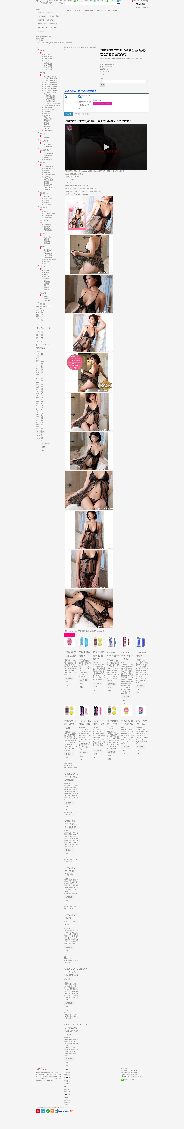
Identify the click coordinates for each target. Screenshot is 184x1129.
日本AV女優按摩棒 (49, 174)
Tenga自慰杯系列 (49, 109)
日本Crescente (109, 64)
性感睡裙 (46, 274)
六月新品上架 (48, 60)
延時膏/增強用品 (48, 145)
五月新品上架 (48, 62)
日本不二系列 (48, 256)
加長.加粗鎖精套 (48, 154)
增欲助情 (46, 137)
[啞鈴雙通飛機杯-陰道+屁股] (98, 642)
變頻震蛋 (46, 202)
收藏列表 (67, 1102)
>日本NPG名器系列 (50, 86)
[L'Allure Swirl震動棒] (112, 642)
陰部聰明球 (47, 186)
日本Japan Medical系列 (51, 259)
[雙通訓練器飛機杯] (84, 642)
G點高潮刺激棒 (48, 166)
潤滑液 (46, 211)
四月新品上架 (48, 64)
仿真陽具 (46, 176)
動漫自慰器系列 (48, 94)
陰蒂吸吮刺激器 (48, 180)
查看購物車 (39, 40)
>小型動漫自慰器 (49, 102)
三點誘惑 (46, 270)
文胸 (45, 280)
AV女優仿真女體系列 (50, 77)
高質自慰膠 (47, 113)
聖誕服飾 (46, 284)
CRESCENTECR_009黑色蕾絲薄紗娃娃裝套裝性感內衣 (55, 43)
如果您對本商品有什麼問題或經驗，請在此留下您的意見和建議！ (124, 58)
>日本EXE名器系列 (50, 88)
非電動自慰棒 (48, 178)
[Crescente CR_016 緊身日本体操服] (71, 813)
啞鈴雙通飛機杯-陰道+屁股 (98, 655)
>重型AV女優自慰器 (50, 79)
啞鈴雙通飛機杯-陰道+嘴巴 (70, 724)
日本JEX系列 (47, 252)
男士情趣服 (47, 282)
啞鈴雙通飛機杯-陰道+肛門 (113, 724)
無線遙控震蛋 (48, 198)
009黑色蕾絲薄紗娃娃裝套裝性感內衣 (86, 631)
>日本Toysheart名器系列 (52, 105)
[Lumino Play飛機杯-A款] (98, 710)
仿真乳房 (46, 123)
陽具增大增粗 (48, 159)
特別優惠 (67, 1091)
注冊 (37, 1)
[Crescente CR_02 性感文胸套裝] (71, 860)
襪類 (45, 286)
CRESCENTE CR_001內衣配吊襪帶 (71, 777)
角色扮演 (46, 288)
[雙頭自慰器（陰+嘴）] (141, 710)
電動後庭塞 (47, 243)
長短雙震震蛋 (48, 204)
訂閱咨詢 (67, 1104)
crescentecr (70, 631)
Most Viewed (70, 635)
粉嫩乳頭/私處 (48, 188)
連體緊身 (46, 289)
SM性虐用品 (47, 224)
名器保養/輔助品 (48, 130)
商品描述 (68, 114)
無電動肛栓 (47, 241)
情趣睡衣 (46, 278)
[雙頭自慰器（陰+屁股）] (69, 642)
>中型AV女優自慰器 (50, 82)
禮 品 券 (66, 1089)
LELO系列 (47, 261)
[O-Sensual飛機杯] (141, 642)
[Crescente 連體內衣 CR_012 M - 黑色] (42, 314)
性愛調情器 (47, 226)
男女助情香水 (48, 217)
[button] (106, 147)
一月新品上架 (48, 70)
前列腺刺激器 (48, 237)
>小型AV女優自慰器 (50, 84)
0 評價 (102, 58)
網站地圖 (67, 1083)
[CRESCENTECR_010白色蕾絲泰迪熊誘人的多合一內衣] (71, 1015)
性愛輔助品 (47, 228)
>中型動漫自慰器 (49, 100)
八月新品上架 (48, 56)
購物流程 (67, 1075)
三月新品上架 (48, 66)
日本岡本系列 (48, 254)
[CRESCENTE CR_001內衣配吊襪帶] (71, 766)
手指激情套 (47, 126)
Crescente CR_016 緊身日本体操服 (71, 824)
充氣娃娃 (46, 125)
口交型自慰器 (48, 119)
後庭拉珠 (46, 239)
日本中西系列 (48, 257)
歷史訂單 (67, 1100)
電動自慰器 (47, 117)
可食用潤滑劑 (48, 215)
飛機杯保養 (47, 300)
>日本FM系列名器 (50, 92)
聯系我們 (67, 1081)
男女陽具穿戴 (48, 230)
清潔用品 (46, 298)
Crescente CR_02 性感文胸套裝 (70, 871)
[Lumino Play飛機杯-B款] (84, 710)
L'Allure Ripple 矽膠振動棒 (127, 655)
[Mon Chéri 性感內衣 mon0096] (37, 315)
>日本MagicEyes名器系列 (52, 103)
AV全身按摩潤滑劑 (49, 213)
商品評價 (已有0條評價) (82, 114)
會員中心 (67, 1098)
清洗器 (46, 297)
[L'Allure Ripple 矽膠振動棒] (126, 642)
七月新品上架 (48, 58)
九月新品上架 (48, 54)
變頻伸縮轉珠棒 (48, 168)
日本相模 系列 (48, 250)
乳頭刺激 (46, 182)
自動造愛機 (47, 189)
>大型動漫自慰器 (49, 98)
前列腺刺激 (47, 121)
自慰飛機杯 (47, 111)
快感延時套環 (48, 155)
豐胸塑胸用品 (48, 184)
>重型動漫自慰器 (49, 96)
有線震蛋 (46, 196)
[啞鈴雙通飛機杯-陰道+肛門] (112, 710)
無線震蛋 (46, 200)
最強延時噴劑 (48, 146)
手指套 (46, 263)
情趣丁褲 (46, 276)
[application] (106, 147)
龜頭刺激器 (47, 115)
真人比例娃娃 (48, 107)
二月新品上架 (48, 68)
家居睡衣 (46, 272)
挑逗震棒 (46, 170)
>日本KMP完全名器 (50, 90)
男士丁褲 (46, 128)
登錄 (41, 1)
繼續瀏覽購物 (40, 38)
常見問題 (67, 1072)
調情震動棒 (47, 172)
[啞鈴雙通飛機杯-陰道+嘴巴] (69, 710)
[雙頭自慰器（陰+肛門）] (126, 710)
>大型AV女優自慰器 (50, 80)
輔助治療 (46, 157)
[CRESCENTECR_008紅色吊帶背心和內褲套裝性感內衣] (71, 959)
